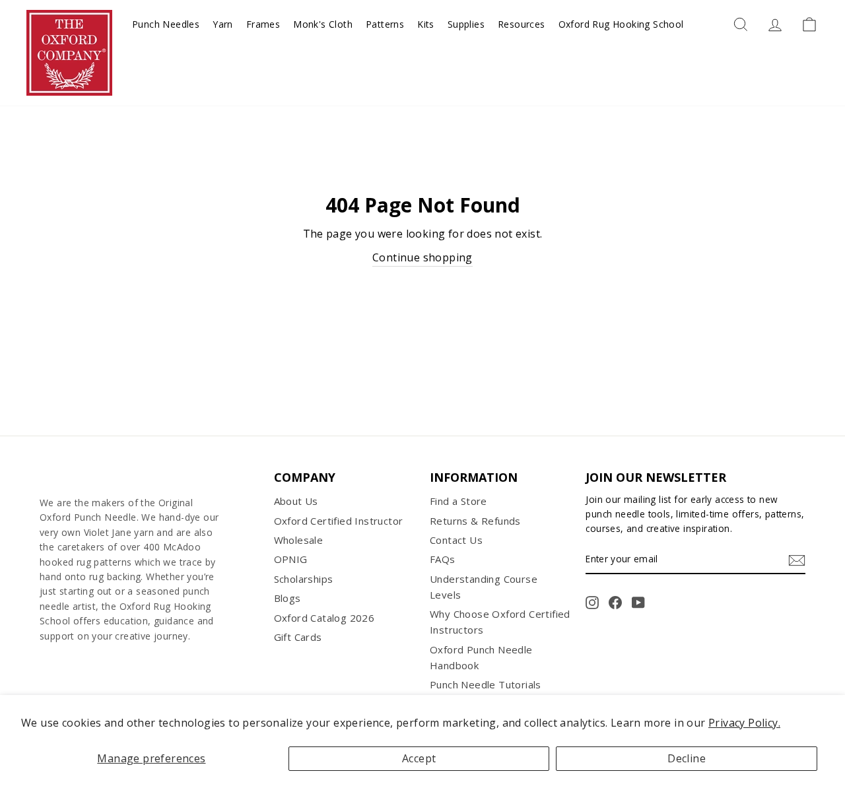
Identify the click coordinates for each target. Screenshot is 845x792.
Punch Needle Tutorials (485, 684)
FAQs (443, 559)
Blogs (287, 598)
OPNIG (291, 559)
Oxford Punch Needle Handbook (481, 657)
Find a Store (458, 501)
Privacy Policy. (744, 722)
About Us (296, 501)
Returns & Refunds (475, 520)
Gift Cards (298, 637)
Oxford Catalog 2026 (324, 617)
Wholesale (298, 539)
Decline (686, 758)
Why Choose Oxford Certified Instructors (500, 621)
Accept (419, 758)
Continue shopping (422, 257)
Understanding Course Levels (483, 586)
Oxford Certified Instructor (338, 520)
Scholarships (303, 578)
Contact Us (456, 539)
